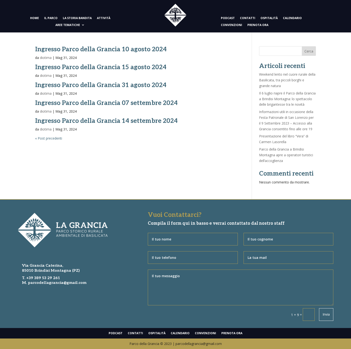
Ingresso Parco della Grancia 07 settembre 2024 (106, 103)
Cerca (308, 51)
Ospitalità (269, 18)
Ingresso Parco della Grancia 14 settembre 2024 (106, 121)
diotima (46, 57)
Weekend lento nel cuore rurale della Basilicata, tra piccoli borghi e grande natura (287, 80)
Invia (326, 314)
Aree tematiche (67, 25)
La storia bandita (77, 18)
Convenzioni (231, 25)
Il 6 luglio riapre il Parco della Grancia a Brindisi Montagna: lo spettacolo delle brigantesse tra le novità (287, 99)
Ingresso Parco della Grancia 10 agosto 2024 (101, 49)
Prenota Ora (257, 25)
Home (34, 18)
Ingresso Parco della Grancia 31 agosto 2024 (100, 85)
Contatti (247, 18)
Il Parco (51, 18)
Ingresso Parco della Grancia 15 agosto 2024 (100, 67)
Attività (103, 18)
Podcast (228, 18)
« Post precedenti (48, 138)
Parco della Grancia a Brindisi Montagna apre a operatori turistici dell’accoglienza (286, 155)
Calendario (292, 18)
